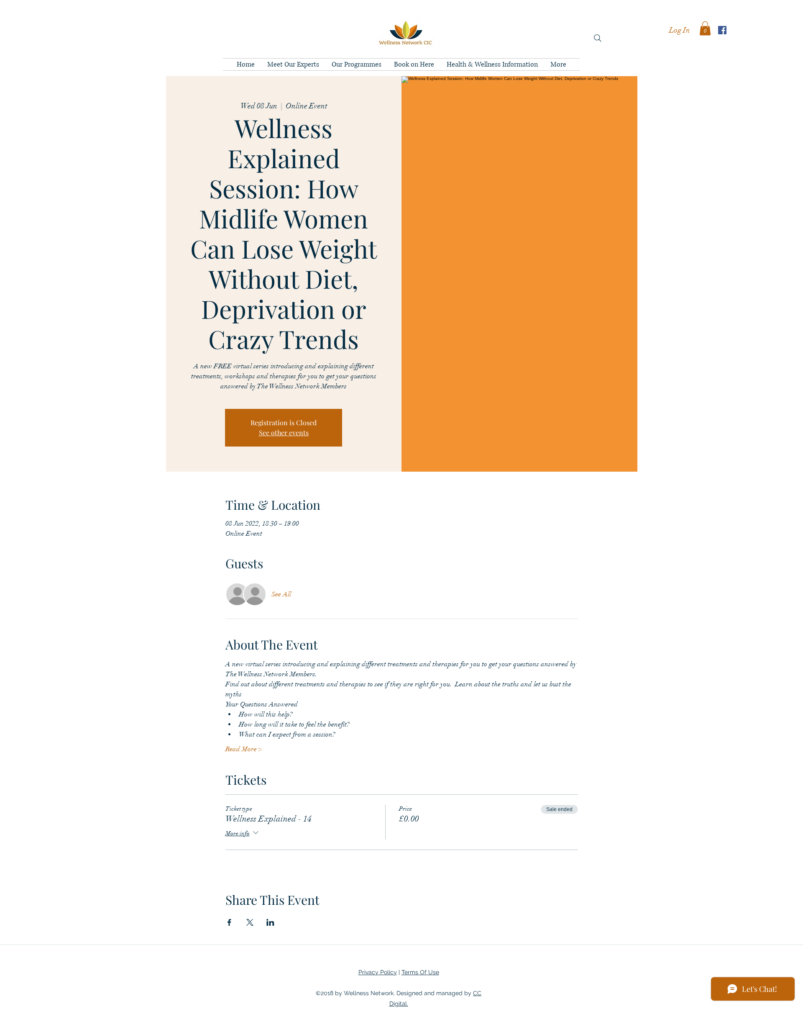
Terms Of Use (420, 972)
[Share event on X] (250, 922)
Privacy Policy (377, 972)
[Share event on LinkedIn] (270, 922)
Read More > (243, 749)
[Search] (597, 38)
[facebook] (722, 30)
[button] (705, 28)
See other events (284, 432)
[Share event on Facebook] (229, 922)
